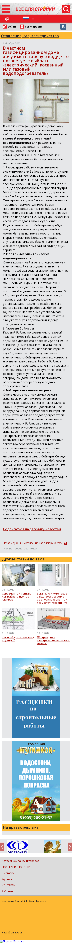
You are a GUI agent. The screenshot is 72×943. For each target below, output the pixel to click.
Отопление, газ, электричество (30, 35)
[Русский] (26, 19)
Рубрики (7, 891)
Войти (12, 26)
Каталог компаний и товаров (20, 861)
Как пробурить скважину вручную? (18, 639)
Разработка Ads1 (12, 932)
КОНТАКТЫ (8, 885)
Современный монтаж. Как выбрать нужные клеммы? (16, 597)
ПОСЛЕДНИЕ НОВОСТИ (16, 867)
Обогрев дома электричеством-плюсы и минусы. (53, 640)
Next (69, 846)
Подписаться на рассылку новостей (32, 529)
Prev (3, 846)
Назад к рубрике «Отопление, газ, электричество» (33, 543)
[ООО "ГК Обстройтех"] (17, 847)
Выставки (8, 873)
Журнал (7, 879)
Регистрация (34, 26)
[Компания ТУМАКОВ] (52, 847)
